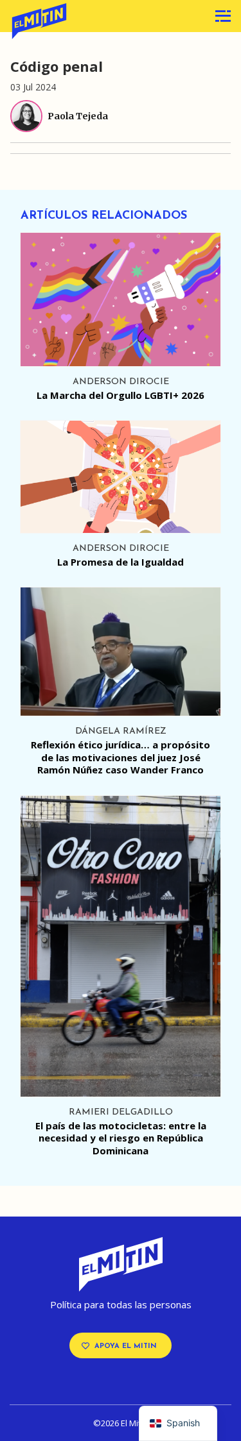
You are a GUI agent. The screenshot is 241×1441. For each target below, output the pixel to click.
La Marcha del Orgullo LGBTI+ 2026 (120, 395)
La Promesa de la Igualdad (120, 561)
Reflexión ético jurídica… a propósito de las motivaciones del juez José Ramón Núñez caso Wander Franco (120, 757)
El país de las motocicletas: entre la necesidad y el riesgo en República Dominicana (120, 1138)
